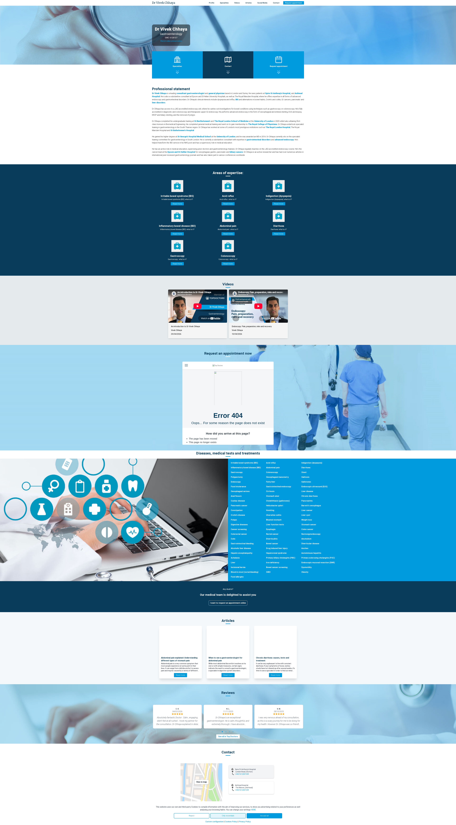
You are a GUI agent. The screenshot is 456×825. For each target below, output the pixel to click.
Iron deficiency (272, 562)
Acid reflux (271, 463)
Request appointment (293, 3)
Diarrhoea (305, 467)
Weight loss (306, 520)
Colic (233, 539)
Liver (233, 562)
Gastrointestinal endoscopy (278, 486)
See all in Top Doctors (228, 736)
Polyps (234, 520)
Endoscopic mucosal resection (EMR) (318, 562)
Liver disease (307, 491)
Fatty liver (270, 482)
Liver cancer (306, 510)
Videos (237, 3)
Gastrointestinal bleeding (242, 543)
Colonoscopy (272, 472)
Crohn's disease (238, 515)
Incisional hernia (238, 567)
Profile (211, 3)
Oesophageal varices (240, 491)
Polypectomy (237, 477)
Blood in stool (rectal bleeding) (244, 572)
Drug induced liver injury (276, 548)
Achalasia (235, 558)
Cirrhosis (270, 491)
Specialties (224, 3)
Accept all (264, 816)
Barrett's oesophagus (311, 505)
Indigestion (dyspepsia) (311, 463)
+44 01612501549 (242, 774)
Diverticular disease (310, 543)
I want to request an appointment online (228, 603)
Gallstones (306, 482)
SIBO (268, 572)
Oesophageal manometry (277, 477)
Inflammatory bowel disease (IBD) (246, 467)
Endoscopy (236, 482)
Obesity (304, 572)
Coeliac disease (238, 501)
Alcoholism (306, 539)
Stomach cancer (308, 524)
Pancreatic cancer (239, 505)
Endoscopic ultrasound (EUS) (314, 486)
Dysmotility (306, 567)
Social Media (262, 3)
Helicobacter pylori (274, 505)
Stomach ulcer (272, 496)
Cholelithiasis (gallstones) (278, 501)
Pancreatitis (307, 501)
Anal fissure (236, 496)
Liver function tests (275, 524)
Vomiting (270, 510)
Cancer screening (239, 529)
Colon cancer (307, 529)
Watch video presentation (171, 41)
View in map (201, 782)
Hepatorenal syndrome (276, 553)
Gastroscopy (236, 472)
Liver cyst (305, 515)
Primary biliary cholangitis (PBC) (280, 558)
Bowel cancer (272, 543)
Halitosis (305, 477)
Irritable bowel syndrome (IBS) (244, 463)
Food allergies (237, 577)
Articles (248, 3)
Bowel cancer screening (276, 567)
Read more (177, 204)
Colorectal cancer (239, 534)
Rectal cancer (272, 534)
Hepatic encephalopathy (241, 553)
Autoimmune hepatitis (311, 553)
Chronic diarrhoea (309, 496)
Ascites (304, 548)
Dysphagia (270, 529)
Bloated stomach (273, 520)
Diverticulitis (272, 539)
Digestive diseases (239, 524)
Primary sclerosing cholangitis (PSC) (318, 558)
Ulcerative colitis (273, 515)
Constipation (236, 510)
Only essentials (228, 816)
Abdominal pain (273, 467)
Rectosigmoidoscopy (310, 534)
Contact (276, 3)
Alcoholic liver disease (241, 548)
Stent (303, 472)
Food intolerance (238, 486)
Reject (191, 816)
